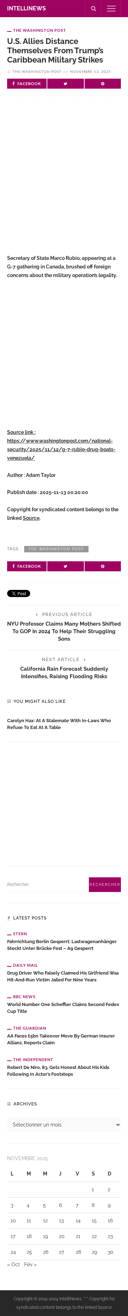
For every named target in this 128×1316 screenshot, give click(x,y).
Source (31, 518)
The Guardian (29, 1028)
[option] (64, 722)
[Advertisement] (64, 178)
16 (110, 1220)
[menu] (111, 8)
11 (29, 1220)
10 (13, 1220)
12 (45, 1220)
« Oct (13, 1264)
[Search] (93, 8)
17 (13, 1236)
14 (78, 1220)
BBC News (24, 996)
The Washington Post (39, 30)
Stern (20, 933)
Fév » (30, 1264)
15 (94, 1220)
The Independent (33, 1059)
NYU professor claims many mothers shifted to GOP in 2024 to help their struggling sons (64, 631)
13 (61, 1220)
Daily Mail (25, 965)
